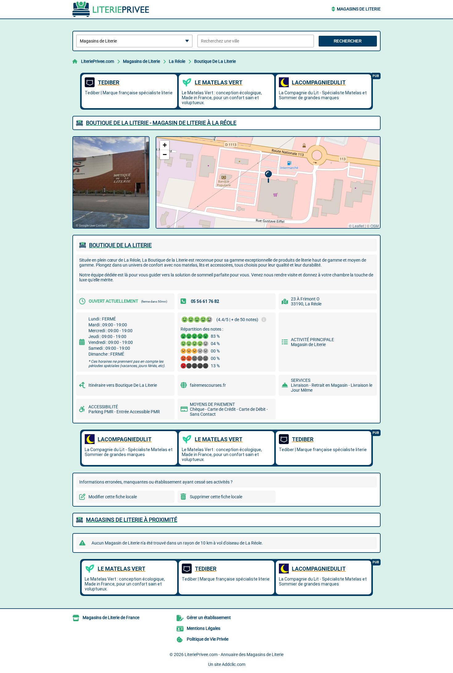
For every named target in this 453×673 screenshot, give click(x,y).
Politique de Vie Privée (207, 639)
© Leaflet (356, 225)
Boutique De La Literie (215, 61)
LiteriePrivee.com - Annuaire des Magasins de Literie (234, 654)
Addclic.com (233, 664)
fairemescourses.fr (208, 385)
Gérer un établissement (209, 617)
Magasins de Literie (359, 8)
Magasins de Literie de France (111, 617)
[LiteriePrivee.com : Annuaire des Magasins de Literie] (110, 9)
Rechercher (347, 41)
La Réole (177, 61)
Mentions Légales (203, 628)
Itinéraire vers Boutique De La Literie (122, 385)
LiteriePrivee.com (97, 61)
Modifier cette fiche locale (112, 496)
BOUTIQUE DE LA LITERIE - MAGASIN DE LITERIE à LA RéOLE (161, 123)
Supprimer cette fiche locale (216, 496)
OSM (374, 225)
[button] (268, 176)
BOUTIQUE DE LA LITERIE (120, 245)
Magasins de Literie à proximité (131, 519)
